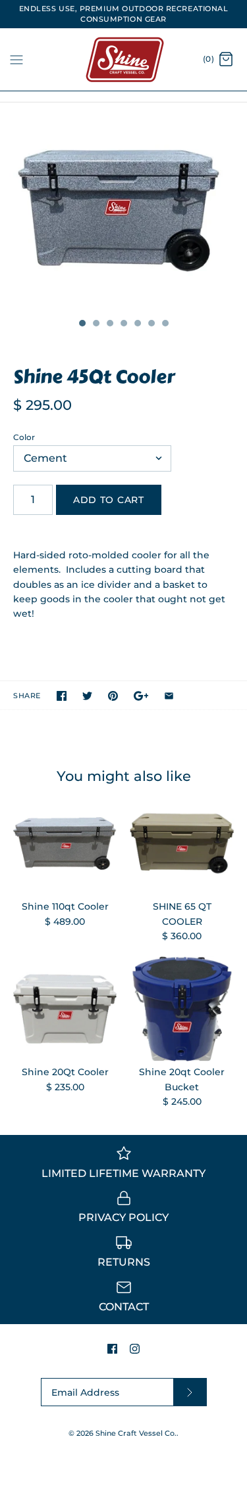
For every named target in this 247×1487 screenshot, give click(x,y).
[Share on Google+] (141, 696)
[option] (123, 206)
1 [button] (81, 324)
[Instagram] (135, 1349)
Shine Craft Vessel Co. (136, 1433)
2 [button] (95, 324)
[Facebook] (112, 1349)
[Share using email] (169, 696)
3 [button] (109, 324)
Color (24, 437)
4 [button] (123, 324)
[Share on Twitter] (87, 696)
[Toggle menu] (16, 59)
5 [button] (137, 324)
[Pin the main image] (113, 696)
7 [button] (164, 324)
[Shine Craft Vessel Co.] (123, 59)
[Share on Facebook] (62, 696)
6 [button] (150, 324)
